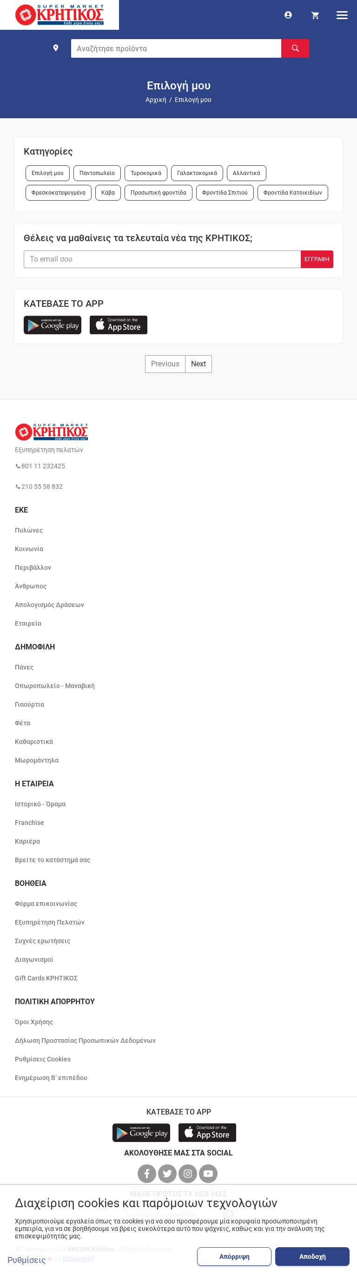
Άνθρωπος (30, 586)
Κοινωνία (29, 549)
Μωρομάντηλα (37, 760)
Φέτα (22, 723)
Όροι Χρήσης (34, 1022)
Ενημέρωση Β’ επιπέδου (51, 1077)
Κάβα (108, 192)
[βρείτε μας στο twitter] (168, 1173)
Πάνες (24, 667)
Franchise (29, 822)
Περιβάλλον (33, 567)
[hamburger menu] (342, 15)
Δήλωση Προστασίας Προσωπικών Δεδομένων (85, 1040)
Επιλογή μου (48, 173)
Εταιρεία (28, 623)
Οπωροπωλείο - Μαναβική (55, 685)
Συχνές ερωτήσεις (42, 941)
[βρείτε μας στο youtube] (209, 1173)
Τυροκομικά (146, 173)
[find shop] (56, 48)
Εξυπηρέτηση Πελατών (50, 922)
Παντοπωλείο (97, 173)
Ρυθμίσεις (26, 1260)
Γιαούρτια (29, 704)
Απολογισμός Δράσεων (49, 604)
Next (198, 363)
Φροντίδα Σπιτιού (225, 192)
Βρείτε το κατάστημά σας (52, 860)
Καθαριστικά (34, 741)
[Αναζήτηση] (295, 48)
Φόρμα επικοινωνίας (46, 903)
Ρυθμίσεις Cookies (43, 1059)
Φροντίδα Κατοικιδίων (293, 192)
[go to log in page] (288, 15)
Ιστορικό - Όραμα (40, 804)
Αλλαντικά (246, 173)
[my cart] (315, 15)
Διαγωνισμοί (34, 959)
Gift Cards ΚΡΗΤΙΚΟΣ (46, 978)
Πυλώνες (29, 530)
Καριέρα (27, 841)
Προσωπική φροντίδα (158, 192)
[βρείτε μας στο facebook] (148, 1173)
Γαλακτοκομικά (197, 173)
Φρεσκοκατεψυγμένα (59, 192)
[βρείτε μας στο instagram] (188, 1173)
